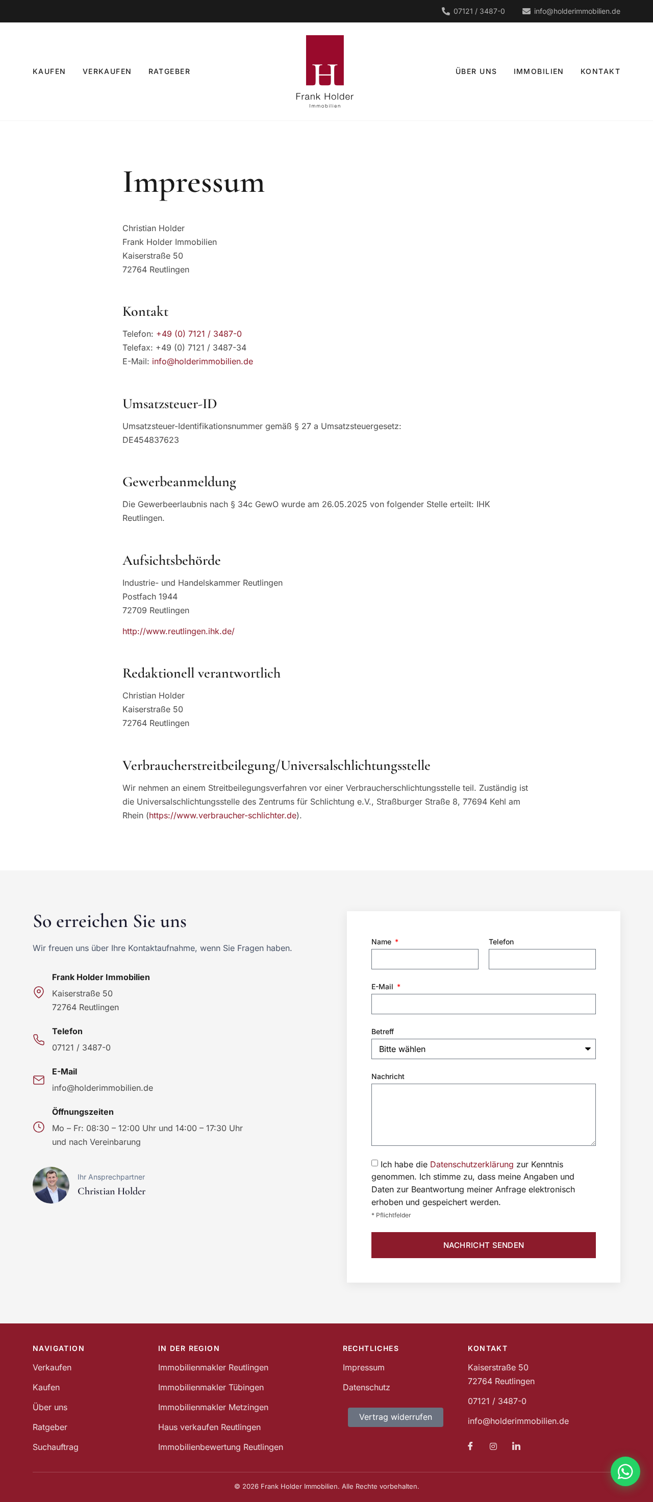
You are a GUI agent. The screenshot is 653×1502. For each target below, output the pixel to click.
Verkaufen (107, 71)
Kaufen (49, 71)
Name (382, 941)
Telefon (501, 941)
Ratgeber (169, 71)
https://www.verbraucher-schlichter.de (222, 815)
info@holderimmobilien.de (202, 361)
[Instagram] (493, 1446)
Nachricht (388, 1076)
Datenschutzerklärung (472, 1164)
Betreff (382, 1031)
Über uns (476, 71)
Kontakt (600, 71)
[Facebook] (470, 1446)
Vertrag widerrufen (395, 1417)
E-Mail (383, 986)
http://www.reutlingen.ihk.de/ (178, 631)
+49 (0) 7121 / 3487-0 (199, 334)
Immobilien (539, 71)
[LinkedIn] (516, 1446)
